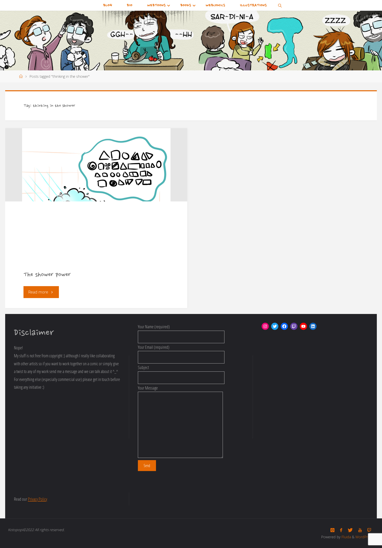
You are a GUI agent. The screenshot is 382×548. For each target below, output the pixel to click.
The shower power (47, 275)
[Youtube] (360, 530)
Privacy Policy (37, 499)
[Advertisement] (96, 239)
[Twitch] (369, 530)
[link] (280, 5)
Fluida (345, 536)
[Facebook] (341, 530)
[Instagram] (332, 530)
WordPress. (364, 536)
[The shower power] (96, 164)
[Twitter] (350, 530)
